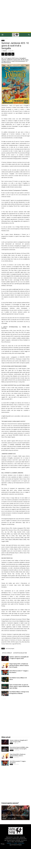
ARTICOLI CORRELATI (7, 652)
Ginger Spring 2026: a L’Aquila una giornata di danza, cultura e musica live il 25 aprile (19, 665)
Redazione (5, 50)
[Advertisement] (15, 16)
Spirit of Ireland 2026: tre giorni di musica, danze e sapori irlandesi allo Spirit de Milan (19, 686)
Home (2, 38)
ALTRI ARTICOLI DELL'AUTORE (20, 652)
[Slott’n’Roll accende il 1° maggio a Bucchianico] (5, 672)
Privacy (15, 843)
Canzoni (11, 750)
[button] (29, 35)
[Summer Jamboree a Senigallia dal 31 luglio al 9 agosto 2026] (5, 658)
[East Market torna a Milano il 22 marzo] (5, 679)
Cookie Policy (21, 843)
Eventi (6, 38)
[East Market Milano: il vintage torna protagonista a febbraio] (5, 693)
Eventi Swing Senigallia (10, 648)
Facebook (9, 843)
